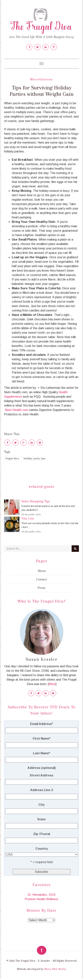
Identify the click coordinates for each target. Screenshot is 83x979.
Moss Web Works (55, 969)
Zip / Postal (41, 834)
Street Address (41, 775)
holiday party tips (35, 458)
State (41, 819)
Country (41, 848)
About (41, 571)
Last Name (41, 753)
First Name (41, 738)
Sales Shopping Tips (35, 501)
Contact (41, 579)
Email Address (41, 724)
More (52, 684)
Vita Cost (27, 518)
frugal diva (12, 458)
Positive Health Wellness (41, 899)
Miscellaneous (41, 79)
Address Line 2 (41, 790)
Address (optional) (41, 767)
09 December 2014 (31, 514)
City (41, 804)
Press (41, 588)
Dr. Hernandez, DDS (42, 894)
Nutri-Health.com (16, 410)
